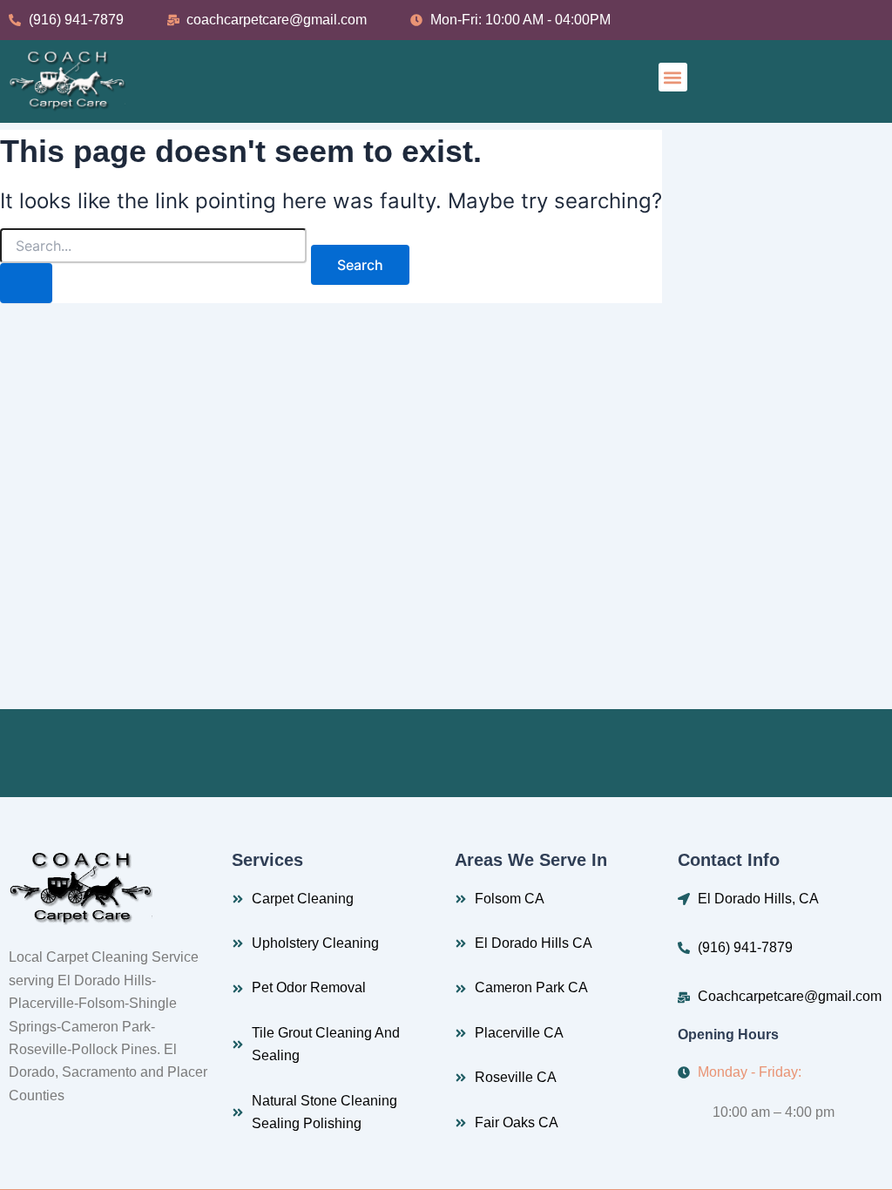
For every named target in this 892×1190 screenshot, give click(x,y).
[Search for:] (153, 265)
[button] (673, 77)
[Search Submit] (26, 283)
